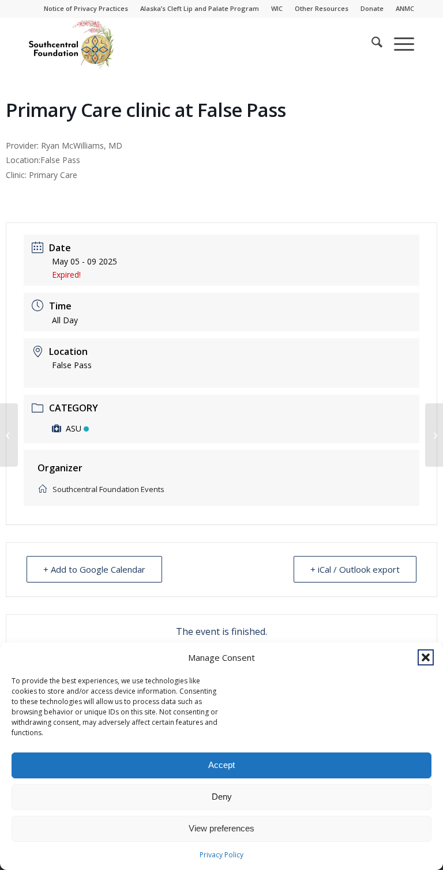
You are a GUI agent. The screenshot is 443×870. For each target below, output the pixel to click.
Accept (221, 765)
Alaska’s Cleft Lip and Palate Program (199, 8)
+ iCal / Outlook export (355, 569)
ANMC (405, 8)
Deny (222, 796)
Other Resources (321, 8)
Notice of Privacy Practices (86, 8)
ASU (73, 428)
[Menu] (398, 44)
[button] (425, 657)
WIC (277, 8)
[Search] (371, 44)
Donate (372, 8)
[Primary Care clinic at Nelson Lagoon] (9, 435)
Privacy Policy (221, 855)
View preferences (221, 828)
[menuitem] (86, 9)
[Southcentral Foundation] (72, 44)
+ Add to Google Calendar (94, 569)
